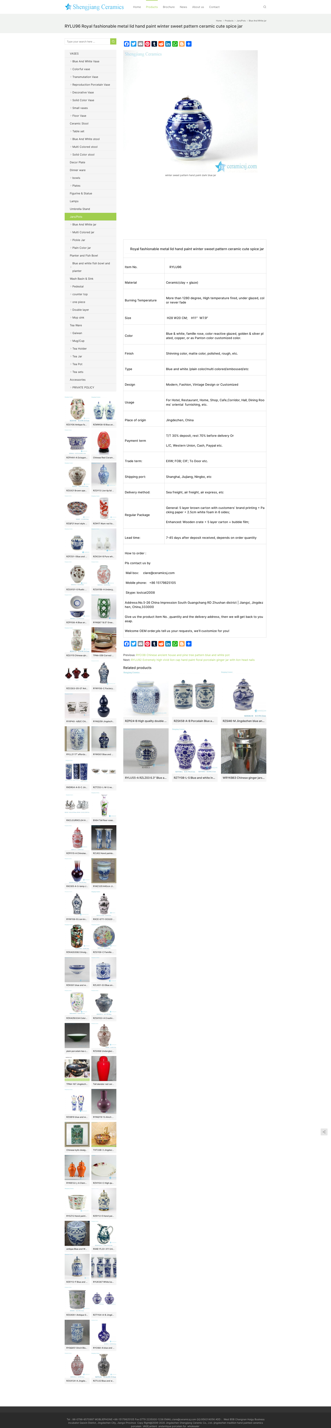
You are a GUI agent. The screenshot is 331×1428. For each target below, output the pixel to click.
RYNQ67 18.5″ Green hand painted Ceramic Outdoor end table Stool (104, 622)
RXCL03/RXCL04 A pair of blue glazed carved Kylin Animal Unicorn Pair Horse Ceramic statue (77, 820)
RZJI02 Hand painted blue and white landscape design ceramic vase (104, 853)
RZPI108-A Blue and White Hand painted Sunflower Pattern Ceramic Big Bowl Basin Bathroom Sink (77, 622)
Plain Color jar (81, 247)
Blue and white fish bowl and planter (91, 267)
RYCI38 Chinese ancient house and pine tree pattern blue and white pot (183, 655)
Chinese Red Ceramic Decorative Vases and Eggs (104, 457)
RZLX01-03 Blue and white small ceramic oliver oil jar (104, 985)
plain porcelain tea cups (77, 1051)
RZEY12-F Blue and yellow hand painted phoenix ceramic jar (77, 1282)
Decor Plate (77, 162)
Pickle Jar (78, 240)
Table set (78, 131)
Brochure (169, 7)
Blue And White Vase (85, 61)
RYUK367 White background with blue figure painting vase (104, 1282)
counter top (80, 294)
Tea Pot (77, 364)
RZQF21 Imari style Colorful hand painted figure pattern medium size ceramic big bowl (77, 523)
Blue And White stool (86, 139)
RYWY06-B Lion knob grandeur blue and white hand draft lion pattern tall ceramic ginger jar (77, 919)
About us (198, 7)
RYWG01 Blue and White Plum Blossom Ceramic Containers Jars (104, 754)
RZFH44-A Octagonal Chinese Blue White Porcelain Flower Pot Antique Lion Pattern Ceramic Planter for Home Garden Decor (77, 457)
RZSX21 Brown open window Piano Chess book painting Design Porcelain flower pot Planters (77, 490)
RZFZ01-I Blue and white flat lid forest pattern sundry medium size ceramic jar (77, 556)
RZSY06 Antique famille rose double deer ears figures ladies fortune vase (77, 424)
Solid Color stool (83, 154)
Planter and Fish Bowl (84, 255)
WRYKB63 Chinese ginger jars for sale (244, 777)
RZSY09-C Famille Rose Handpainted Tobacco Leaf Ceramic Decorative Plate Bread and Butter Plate (104, 952)
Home (137, 7)
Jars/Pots (76, 216)
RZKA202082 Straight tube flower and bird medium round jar (77, 952)
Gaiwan (77, 333)
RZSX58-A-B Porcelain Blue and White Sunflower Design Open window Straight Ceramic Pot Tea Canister (195, 721)
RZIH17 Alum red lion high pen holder (104, 523)
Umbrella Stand (80, 209)
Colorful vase (81, 69)
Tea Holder (79, 348)
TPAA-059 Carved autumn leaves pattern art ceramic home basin (104, 655)
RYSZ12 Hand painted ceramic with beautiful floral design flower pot (77, 1216)
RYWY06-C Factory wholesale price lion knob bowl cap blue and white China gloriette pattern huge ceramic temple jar (104, 688)
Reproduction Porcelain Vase (91, 84)
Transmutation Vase (85, 77)
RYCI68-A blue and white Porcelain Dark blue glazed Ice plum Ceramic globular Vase (104, 1348)
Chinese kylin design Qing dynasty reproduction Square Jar (77, 1150)
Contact (214, 7)
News (183, 7)
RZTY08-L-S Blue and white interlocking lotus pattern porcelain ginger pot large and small (195, 777)
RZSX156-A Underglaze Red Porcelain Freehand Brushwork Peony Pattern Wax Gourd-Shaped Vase (104, 589)
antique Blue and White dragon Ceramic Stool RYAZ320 (77, 1249)
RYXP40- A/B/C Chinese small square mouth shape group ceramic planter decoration (77, 721)
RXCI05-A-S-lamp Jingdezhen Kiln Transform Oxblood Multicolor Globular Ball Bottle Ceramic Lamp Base (77, 886)
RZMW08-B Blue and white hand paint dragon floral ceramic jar (104, 424)
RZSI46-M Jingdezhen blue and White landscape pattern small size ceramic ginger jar (244, 721)
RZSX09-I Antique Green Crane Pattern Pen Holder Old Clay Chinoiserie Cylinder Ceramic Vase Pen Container (77, 1315)
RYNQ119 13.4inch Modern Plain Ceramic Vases (104, 1117)
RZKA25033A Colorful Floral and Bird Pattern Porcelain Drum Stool (77, 1018)
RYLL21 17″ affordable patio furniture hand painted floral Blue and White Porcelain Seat (77, 754)
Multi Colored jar (83, 232)
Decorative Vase (83, 92)
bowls (76, 178)
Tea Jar (77, 356)
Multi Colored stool (85, 146)
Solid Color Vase (83, 100)
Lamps (74, 201)
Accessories (78, 379)
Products (152, 7)
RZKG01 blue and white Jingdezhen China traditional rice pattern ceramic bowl (77, 985)
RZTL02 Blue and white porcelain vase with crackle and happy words (104, 1380)
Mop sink (78, 317)
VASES (74, 53)
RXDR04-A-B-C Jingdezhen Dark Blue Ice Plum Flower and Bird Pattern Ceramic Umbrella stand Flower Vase (77, 787)
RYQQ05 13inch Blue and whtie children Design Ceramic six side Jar (77, 1348)
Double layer (80, 309)
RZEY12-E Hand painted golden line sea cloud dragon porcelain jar (104, 1216)
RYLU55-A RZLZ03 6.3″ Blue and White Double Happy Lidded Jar (146, 777)
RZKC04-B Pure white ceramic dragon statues (104, 556)
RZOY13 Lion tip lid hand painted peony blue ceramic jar (104, 490)
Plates (76, 185)
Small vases (80, 108)
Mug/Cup (78, 340)
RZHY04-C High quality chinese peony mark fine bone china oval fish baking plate (104, 1183)
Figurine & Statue (81, 193)
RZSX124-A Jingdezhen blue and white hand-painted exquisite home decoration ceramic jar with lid (77, 1380)
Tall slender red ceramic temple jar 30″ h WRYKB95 (104, 1084)
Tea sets (77, 372)
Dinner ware (78, 170)
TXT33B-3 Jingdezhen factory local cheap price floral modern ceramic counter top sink (104, 1150)
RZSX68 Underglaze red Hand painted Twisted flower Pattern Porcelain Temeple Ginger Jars (104, 1051)
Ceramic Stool (79, 123)
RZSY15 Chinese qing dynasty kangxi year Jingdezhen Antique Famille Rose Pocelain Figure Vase (77, 655)
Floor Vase (79, 115)
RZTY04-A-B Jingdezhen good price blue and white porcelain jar (104, 1315)
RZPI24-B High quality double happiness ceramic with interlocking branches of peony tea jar (146, 721)
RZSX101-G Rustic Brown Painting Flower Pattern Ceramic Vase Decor (77, 589)
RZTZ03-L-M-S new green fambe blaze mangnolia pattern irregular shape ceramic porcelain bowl (104, 787)
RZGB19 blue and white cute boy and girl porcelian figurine (77, 1117)
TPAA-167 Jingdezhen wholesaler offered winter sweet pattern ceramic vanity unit (77, 1084)
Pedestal (78, 286)
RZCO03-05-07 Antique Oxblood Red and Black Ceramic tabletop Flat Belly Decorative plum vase (77, 688)
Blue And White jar (84, 224)
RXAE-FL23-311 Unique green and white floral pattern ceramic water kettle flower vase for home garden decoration (104, 1249)
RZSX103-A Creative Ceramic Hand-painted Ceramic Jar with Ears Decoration (104, 1018)
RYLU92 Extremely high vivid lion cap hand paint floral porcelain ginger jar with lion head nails (193, 660)
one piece (78, 302)
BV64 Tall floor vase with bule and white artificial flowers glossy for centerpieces (104, 820)
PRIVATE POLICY (86, 387)
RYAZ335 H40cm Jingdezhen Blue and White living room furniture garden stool (104, 886)
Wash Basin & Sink (81, 278)
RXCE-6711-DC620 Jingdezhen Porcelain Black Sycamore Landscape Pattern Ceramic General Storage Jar (104, 919)
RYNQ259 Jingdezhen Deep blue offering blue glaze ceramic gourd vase (104, 721)
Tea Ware (76, 325)
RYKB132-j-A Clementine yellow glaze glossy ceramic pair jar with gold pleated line (77, 1183)
